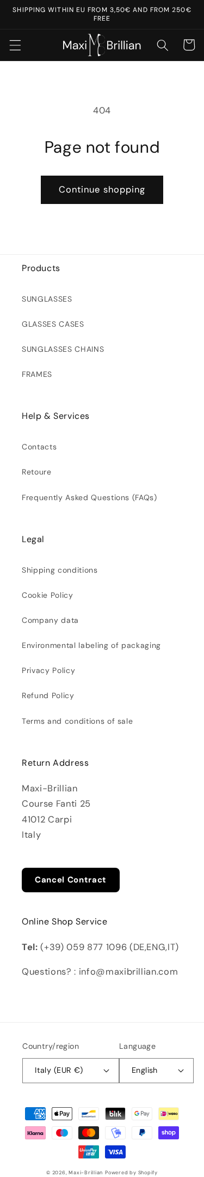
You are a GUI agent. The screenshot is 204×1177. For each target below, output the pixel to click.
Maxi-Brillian (86, 1172)
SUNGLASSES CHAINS (63, 349)
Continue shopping (102, 189)
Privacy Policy (48, 670)
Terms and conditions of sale (77, 721)
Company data (50, 620)
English (145, 1070)
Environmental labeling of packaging (91, 645)
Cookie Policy (47, 595)
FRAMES (37, 374)
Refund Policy (48, 695)
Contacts (39, 447)
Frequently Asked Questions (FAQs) (89, 497)
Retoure (37, 472)
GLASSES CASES (53, 324)
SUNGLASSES (47, 299)
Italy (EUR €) (59, 1070)
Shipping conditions (60, 570)
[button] (15, 45)
